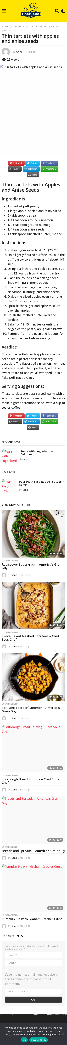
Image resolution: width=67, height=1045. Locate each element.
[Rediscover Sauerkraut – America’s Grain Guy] (33, 534)
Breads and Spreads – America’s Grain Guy (33, 851)
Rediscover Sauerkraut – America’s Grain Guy (32, 566)
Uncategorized (10, 561)
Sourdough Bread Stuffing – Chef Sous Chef (30, 781)
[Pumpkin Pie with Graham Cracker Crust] (33, 888)
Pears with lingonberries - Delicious (37, 453)
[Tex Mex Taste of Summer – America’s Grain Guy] (33, 677)
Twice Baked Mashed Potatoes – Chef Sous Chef (30, 638)
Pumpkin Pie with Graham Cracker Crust (32, 919)
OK (24, 1039)
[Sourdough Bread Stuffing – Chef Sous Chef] (33, 748)
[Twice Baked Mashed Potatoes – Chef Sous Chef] (33, 605)
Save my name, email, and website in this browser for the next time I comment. (31, 979)
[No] (62, 1034)
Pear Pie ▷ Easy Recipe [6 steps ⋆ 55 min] (41, 483)
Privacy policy (38, 1039)
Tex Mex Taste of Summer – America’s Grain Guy (31, 709)
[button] (4, 11)
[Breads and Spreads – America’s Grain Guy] (33, 820)
